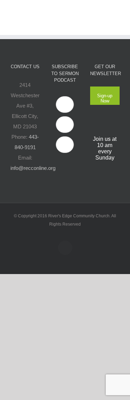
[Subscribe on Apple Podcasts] (65, 104)
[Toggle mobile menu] (117, 10)
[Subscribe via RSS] (65, 144)
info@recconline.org (32, 168)
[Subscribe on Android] (65, 124)
